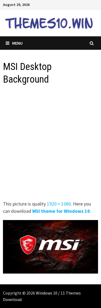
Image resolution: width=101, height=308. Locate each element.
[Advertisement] (50, 144)
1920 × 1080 (59, 204)
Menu (17, 43)
